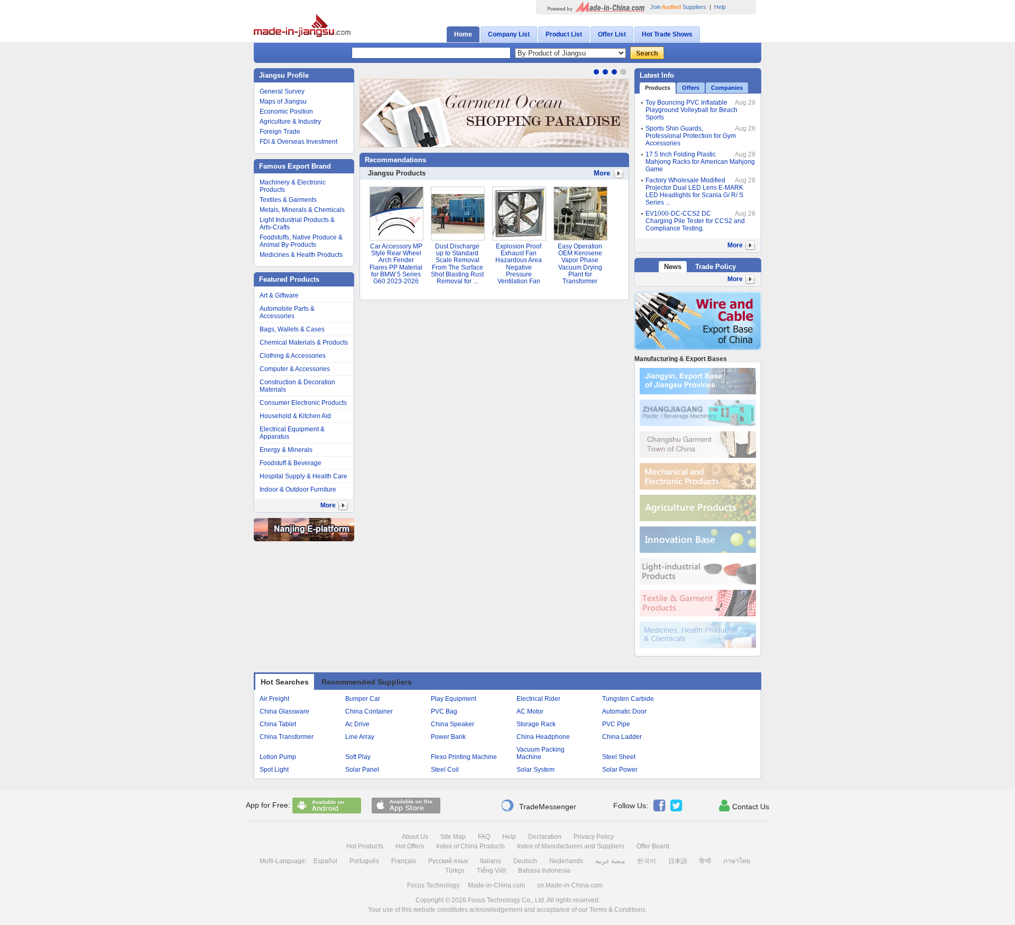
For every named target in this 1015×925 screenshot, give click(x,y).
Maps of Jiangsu (283, 101)
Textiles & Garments (288, 200)
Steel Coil (445, 769)
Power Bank (448, 737)
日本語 (677, 861)
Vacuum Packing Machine (540, 753)
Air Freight (274, 698)
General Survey (282, 91)
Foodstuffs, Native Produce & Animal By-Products (301, 241)
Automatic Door (624, 711)
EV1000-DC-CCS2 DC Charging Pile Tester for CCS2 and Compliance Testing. (695, 221)
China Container (369, 711)
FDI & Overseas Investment (298, 141)
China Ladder (622, 737)
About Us (415, 836)
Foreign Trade (280, 131)
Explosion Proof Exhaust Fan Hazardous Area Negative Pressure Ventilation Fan (518, 264)
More (602, 173)
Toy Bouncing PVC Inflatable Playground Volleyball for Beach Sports (691, 110)
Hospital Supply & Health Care (303, 476)
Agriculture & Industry (290, 121)
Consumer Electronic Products (303, 402)
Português (364, 861)
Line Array (359, 737)
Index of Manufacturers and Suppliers (570, 846)
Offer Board (652, 846)
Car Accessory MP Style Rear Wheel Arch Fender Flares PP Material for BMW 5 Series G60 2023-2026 (396, 264)
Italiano (490, 861)
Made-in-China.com (496, 885)
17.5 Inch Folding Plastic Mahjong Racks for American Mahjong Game (700, 162)
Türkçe (455, 870)
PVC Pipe (616, 724)
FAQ (484, 836)
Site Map (453, 836)
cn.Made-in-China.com (570, 885)
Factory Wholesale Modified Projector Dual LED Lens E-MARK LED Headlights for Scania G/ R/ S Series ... (694, 191)
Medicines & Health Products (301, 254)
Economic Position (286, 111)
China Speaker (452, 724)
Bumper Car (362, 698)
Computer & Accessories (295, 369)
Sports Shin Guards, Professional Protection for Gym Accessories (690, 136)
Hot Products (364, 846)
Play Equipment (453, 698)
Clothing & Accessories (293, 355)
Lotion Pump (278, 757)
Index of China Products (470, 846)
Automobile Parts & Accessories (287, 312)
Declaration (544, 836)
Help (720, 7)
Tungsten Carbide (628, 698)
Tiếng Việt (491, 870)
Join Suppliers (678, 7)
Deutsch (525, 861)
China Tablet (278, 724)
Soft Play (358, 757)
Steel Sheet (618, 757)
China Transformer (286, 737)
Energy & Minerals (286, 450)
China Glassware (284, 711)
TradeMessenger (538, 805)
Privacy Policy (594, 836)
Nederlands (566, 861)
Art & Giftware (279, 295)
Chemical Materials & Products (304, 342)
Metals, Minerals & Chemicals (302, 210)
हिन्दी (705, 861)
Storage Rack (536, 724)
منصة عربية (610, 861)
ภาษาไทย (736, 861)
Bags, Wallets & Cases (292, 329)
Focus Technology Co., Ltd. (507, 900)
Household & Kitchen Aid (295, 416)
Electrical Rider (538, 698)
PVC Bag (444, 711)
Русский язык (448, 861)
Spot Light (274, 769)
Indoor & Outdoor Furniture (298, 489)
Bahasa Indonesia (544, 870)
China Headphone (543, 737)
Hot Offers (409, 846)
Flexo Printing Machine (464, 757)
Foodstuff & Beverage (290, 463)
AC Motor (529, 711)
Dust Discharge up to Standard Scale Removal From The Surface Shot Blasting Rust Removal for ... (457, 264)
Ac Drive (357, 724)
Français (403, 861)
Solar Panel (362, 769)
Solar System (535, 769)
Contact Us (744, 805)
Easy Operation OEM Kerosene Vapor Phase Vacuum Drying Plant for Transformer (580, 264)
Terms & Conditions (617, 909)
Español (325, 861)
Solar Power (620, 769)
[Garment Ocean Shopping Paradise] (494, 113)
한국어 (646, 861)
